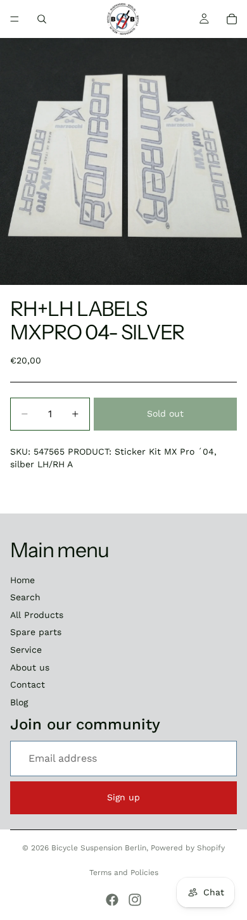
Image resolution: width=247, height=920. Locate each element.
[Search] (42, 19)
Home (22, 580)
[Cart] (232, 19)
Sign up (123, 797)
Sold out (165, 413)
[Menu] (14, 19)
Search (25, 597)
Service (26, 650)
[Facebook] (112, 899)
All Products (36, 615)
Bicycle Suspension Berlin (98, 847)
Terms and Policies (123, 872)
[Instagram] (134, 899)
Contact (27, 684)
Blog (19, 702)
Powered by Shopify (188, 847)
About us (29, 667)
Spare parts (35, 632)
